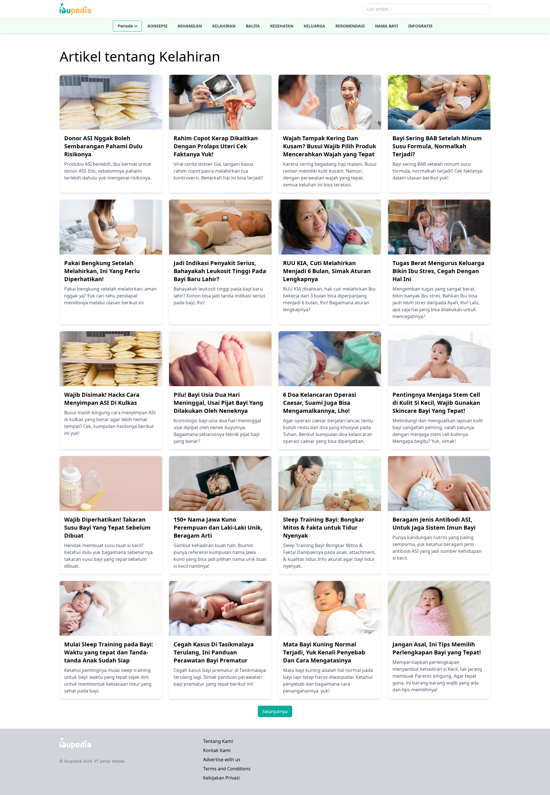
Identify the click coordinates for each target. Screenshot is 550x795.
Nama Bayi (386, 26)
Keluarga (314, 26)
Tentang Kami (218, 741)
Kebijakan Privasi (221, 778)
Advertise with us (221, 759)
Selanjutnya (275, 711)
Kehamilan (190, 26)
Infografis (420, 26)
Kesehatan (281, 26)
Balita (253, 26)
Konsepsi (157, 26)
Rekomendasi (350, 26)
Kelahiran (223, 26)
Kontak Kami (217, 750)
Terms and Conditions (227, 769)
